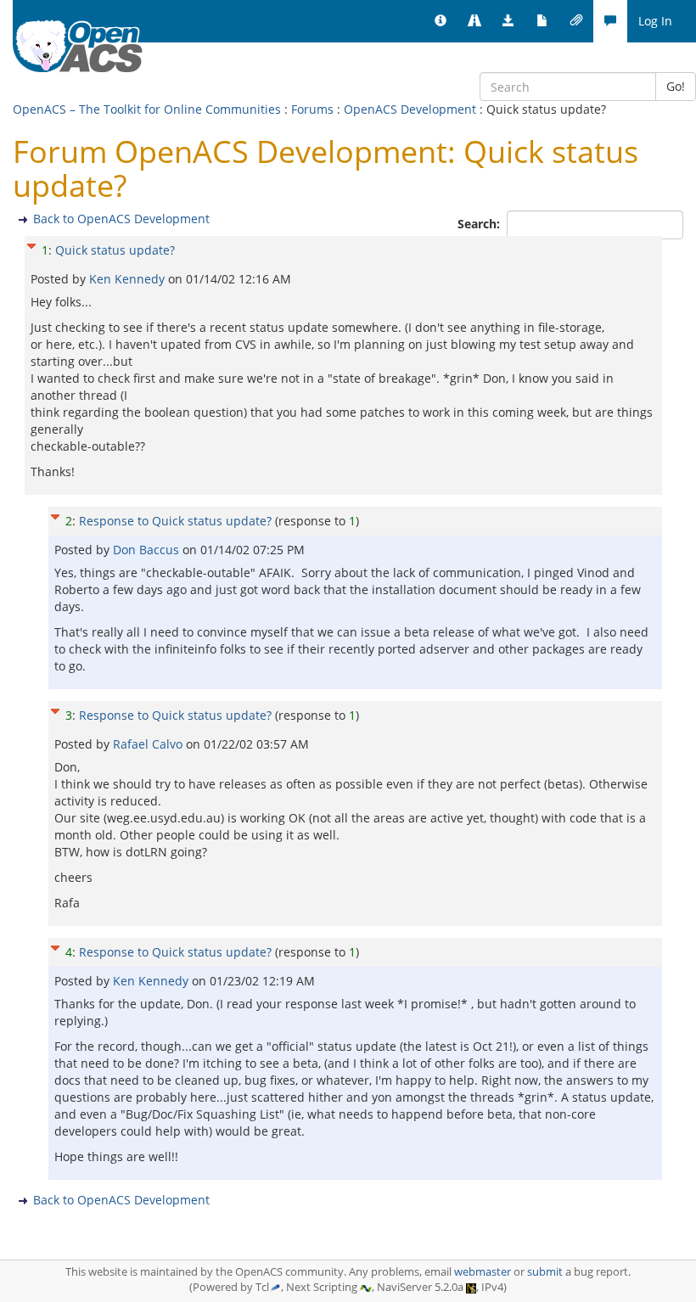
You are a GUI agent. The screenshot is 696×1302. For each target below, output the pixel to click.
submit (545, 1272)
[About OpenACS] (440, 21)
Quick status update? (115, 250)
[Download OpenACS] (508, 21)
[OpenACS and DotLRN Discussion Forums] (610, 21)
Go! (675, 86)
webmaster (482, 1272)
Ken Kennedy (128, 279)
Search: (480, 224)
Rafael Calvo (149, 744)
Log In (655, 21)
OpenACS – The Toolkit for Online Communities (147, 109)
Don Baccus (147, 550)
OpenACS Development (410, 109)
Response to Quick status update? (175, 521)
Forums (312, 109)
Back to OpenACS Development (121, 218)
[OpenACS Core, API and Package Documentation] (542, 21)
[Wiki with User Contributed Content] (576, 21)
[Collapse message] (31, 244)
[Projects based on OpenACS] (474, 21)
